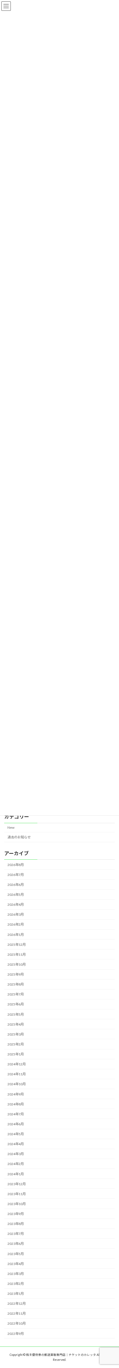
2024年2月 (15, 1164)
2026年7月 (15, 875)
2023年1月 (15, 1294)
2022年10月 (16, 1324)
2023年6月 (15, 1244)
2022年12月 (16, 1304)
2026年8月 (15, 865)
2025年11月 (16, 954)
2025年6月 (15, 1004)
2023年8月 (15, 1224)
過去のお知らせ (19, 837)
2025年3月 (15, 1034)
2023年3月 (15, 1274)
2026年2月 (15, 925)
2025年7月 (15, 994)
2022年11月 (16, 1314)
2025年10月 (16, 964)
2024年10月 (16, 1084)
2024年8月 (15, 1104)
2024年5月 (15, 1134)
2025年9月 (15, 974)
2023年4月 (15, 1264)
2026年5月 (15, 894)
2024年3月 (15, 1154)
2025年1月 (15, 1054)
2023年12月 (16, 1184)
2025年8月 (15, 985)
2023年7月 (15, 1234)
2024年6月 (15, 1124)
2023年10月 (16, 1204)
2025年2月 (15, 1044)
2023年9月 (15, 1214)
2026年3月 (15, 915)
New (10, 828)
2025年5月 (15, 1014)
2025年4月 (15, 1024)
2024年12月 (16, 1064)
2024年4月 (15, 1144)
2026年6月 (15, 885)
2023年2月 (15, 1284)
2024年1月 (15, 1174)
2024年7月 (15, 1114)
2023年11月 (16, 1194)
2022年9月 (15, 1334)
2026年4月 (15, 905)
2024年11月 (16, 1074)
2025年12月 (16, 944)
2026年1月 (15, 935)
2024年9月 (15, 1094)
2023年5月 (15, 1254)
